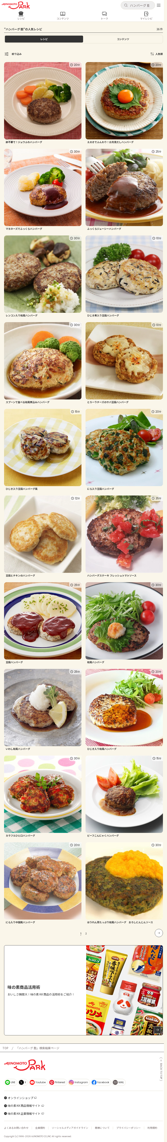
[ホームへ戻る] (16, 5)
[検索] (125, 5)
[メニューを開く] (158, 5)
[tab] (123, 39)
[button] (138, 5)
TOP (5, 1048)
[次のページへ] (159, 933)
